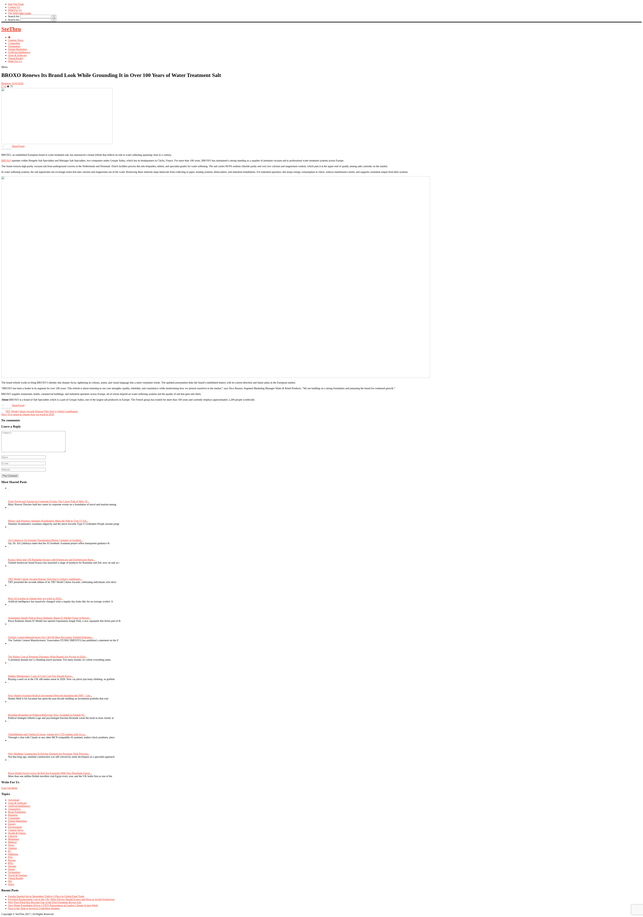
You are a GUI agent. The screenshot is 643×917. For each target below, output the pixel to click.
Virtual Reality (15, 58)
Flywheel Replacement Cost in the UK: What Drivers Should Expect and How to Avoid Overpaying (61, 899)
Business (6, 83)
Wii (10, 881)
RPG (10, 863)
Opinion (12, 848)
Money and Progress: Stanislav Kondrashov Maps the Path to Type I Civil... (48, 520)
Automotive (14, 809)
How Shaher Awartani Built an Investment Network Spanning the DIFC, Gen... (50, 695)
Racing (12, 860)
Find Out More (9, 788)
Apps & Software (17, 55)
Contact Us (14, 7)
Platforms (13, 854)
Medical (12, 842)
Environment (15, 827)
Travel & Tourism (17, 875)
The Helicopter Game (19, 13)
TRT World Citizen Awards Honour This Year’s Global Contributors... (45, 579)
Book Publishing (17, 812)
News (11, 845)
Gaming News (15, 40)
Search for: (14, 16)
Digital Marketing (17, 49)
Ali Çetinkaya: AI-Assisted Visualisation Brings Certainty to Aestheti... (45, 540)
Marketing (13, 839)
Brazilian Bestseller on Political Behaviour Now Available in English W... (47, 715)
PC (9, 851)
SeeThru (11, 29)
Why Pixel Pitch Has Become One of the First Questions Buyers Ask (44, 902)
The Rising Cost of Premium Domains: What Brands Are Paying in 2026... (47, 656)
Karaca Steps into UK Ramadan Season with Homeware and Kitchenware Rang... (51, 559)
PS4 (10, 857)
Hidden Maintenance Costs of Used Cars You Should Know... (41, 676)
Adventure (13, 800)
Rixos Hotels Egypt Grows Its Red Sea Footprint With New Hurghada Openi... (50, 773)
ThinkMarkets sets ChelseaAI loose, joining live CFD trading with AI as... (47, 734)
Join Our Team (16, 4)
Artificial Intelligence (19, 52)
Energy (12, 824)
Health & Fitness (17, 833)
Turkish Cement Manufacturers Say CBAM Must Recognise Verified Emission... (50, 637)
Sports (11, 869)
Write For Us (15, 10)
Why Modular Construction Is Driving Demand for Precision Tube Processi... (49, 753)
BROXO (6, 160)
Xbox (11, 884)
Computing (14, 43)
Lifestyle (12, 836)
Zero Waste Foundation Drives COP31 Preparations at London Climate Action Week (53, 905)
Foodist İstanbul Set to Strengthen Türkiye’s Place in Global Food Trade (46, 896)
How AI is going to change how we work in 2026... (35, 598)
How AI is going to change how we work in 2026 (27, 414)
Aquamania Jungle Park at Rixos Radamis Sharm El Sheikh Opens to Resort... (49, 617)
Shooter (12, 866)
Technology (14, 46)
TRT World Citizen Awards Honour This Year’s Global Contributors (41, 411)
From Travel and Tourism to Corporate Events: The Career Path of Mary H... (48, 501)
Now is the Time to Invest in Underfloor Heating (33, 908)
